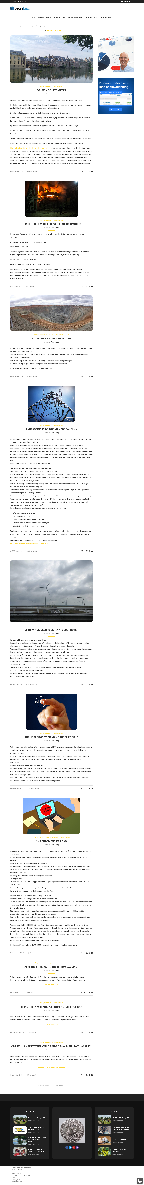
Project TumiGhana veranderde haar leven (36, 1150)
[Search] (133, 18)
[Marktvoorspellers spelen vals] (104, 1151)
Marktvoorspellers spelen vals (119, 1150)
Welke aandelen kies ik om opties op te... (36, 1129)
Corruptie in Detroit (119, 1139)
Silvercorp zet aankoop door (51, 338)
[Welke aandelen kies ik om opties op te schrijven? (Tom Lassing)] (20, 1130)
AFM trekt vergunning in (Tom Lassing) (51, 967)
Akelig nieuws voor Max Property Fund (51, 737)
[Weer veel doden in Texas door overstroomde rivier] (20, 1140)
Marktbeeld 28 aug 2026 (36, 1118)
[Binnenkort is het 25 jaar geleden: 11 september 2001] (104, 1130)
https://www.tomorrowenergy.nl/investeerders (29, 543)
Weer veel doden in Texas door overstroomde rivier (37, 1139)
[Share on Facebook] (84, 171)
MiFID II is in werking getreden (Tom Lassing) (51, 1007)
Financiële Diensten (75, 18)
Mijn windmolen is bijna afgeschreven (51, 630)
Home (33, 18)
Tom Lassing (55, 94)
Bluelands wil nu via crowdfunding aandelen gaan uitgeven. (31, 148)
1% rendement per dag (51, 841)
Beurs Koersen (105, 18)
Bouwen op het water (51, 90)
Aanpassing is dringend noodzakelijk (51, 429)
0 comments (33, 171)
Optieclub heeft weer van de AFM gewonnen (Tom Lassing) (51, 1046)
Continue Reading (51, 985)
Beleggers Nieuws (44, 18)
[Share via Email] (92, 171)
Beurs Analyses (59, 18)
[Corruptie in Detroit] (104, 1140)
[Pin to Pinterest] (89, 171)
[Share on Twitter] (87, 171)
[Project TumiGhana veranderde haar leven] (20, 1151)
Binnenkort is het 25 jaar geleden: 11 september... (121, 1129)
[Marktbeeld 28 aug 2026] (20, 1119)
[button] (140, 1181)
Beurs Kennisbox (91, 18)
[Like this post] (82, 171)
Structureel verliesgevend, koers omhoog (51, 224)
